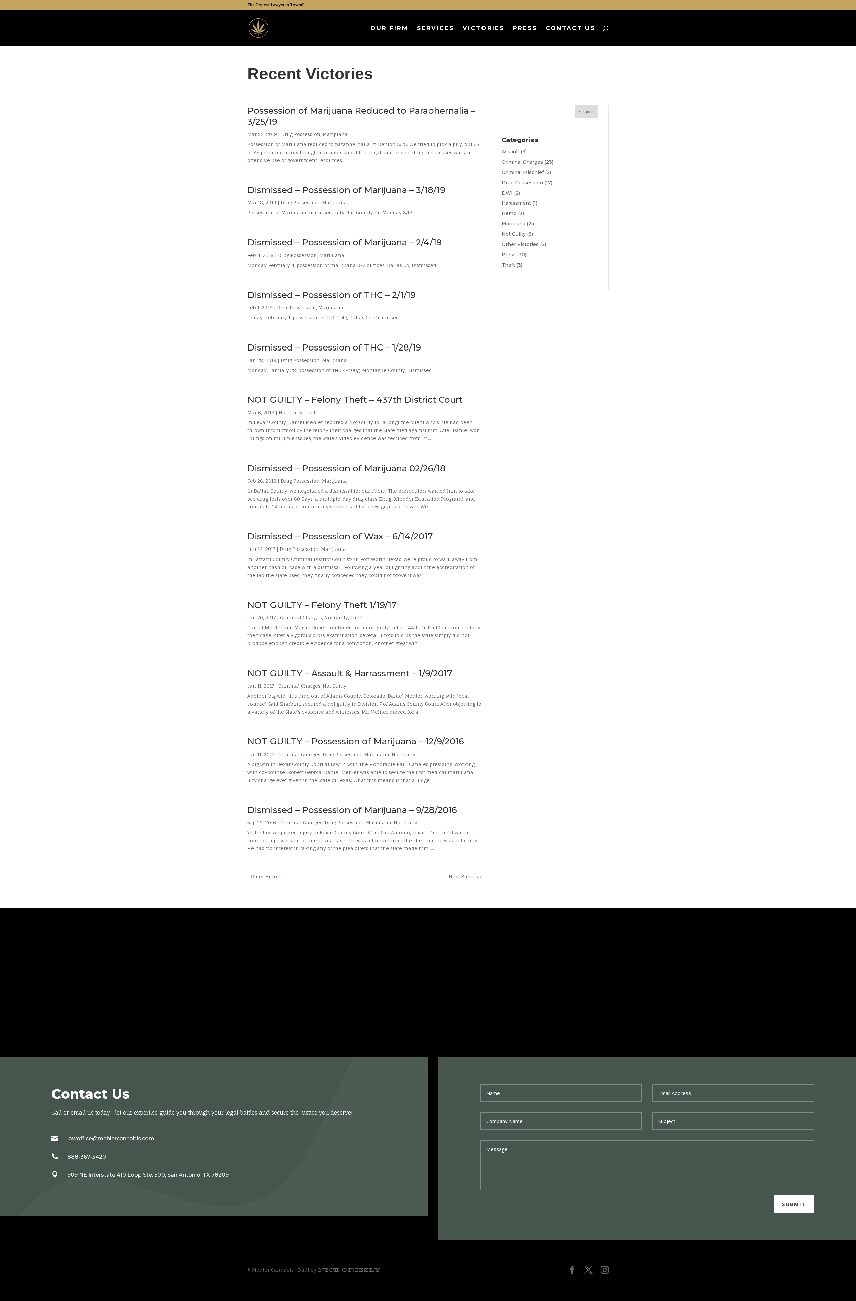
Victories (483, 28)
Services (435, 28)
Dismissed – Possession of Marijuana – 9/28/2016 (352, 810)
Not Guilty (290, 412)
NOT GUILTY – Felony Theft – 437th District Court (355, 399)
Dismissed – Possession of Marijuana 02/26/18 (346, 468)
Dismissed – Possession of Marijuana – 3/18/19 (346, 190)
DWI (507, 193)
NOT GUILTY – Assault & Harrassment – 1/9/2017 (349, 673)
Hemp (509, 213)
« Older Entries (265, 876)
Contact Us (570, 28)
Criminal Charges (301, 617)
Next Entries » (465, 876)
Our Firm (389, 28)
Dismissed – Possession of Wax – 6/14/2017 (340, 536)
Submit (794, 1204)
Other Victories (520, 244)
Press (525, 28)
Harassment (516, 203)
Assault (510, 151)
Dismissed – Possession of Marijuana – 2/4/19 (344, 242)
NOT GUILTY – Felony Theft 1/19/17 (322, 605)
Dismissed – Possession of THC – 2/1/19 (331, 295)
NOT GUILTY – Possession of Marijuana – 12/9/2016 (355, 741)
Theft (311, 412)
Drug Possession (300, 134)
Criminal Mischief (523, 172)
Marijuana (335, 134)
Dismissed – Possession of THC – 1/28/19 (334, 347)
